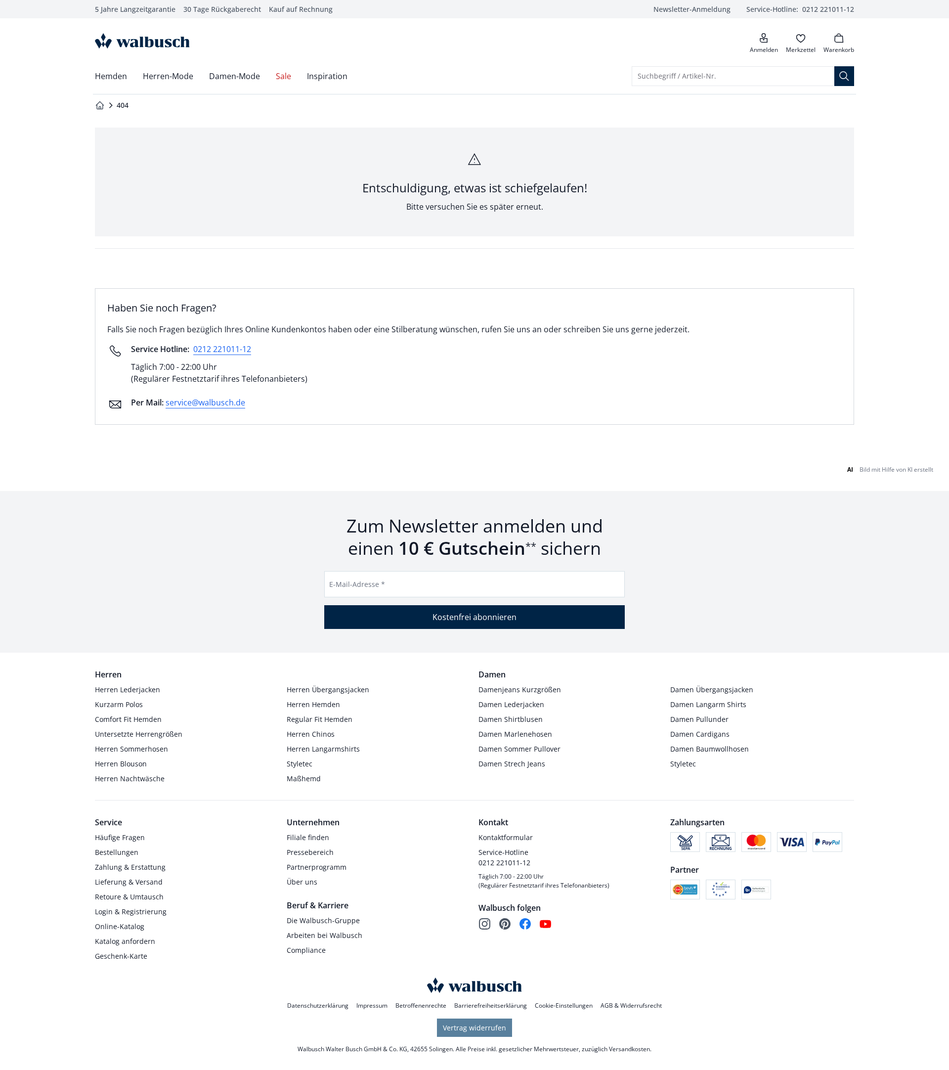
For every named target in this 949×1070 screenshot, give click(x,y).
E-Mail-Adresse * (357, 584)
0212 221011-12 (222, 349)
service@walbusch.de (205, 402)
